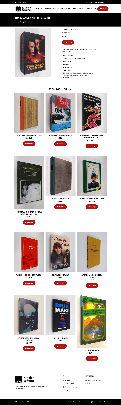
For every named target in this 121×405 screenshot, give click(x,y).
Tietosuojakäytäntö (92, 402)
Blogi (81, 9)
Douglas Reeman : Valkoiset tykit (60, 135)
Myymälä (103, 9)
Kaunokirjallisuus (52, 9)
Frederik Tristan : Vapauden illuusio (92, 199)
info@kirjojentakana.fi (99, 2)
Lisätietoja (68, 42)
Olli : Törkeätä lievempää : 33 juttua (29, 135)
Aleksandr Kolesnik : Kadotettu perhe (29, 275)
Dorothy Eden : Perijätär (60, 275)
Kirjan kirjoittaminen (69, 9)
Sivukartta (102, 402)
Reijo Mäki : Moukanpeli (60, 338)
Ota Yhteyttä (91, 9)
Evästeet (81, 402)
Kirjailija (39, 9)
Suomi (90, 2)
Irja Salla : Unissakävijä (60, 199)
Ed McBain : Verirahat (92, 350)
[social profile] (27, 2)
